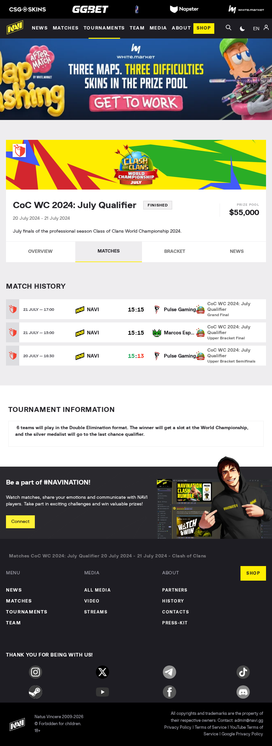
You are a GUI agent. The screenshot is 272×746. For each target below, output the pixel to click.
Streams (96, 612)
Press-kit (175, 623)
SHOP (253, 573)
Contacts (175, 612)
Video (92, 601)
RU (256, 35)
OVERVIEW (40, 251)
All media (97, 590)
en (256, 28)
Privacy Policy (177, 727)
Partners (174, 590)
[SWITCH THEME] (242, 28)
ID (256, 55)
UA (256, 45)
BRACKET (174, 251)
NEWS (237, 251)
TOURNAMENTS (26, 612)
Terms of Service (211, 727)
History (173, 601)
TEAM (13, 623)
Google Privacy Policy (242, 734)
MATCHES (109, 251)
